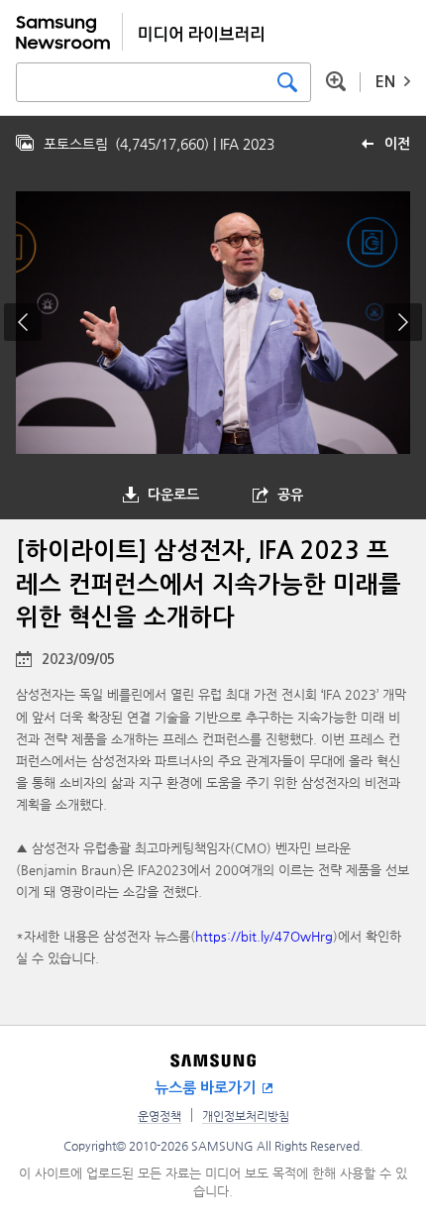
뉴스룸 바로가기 (205, 1087)
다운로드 (173, 495)
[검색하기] (287, 82)
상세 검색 (336, 81)
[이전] (23, 322)
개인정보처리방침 (245, 1116)
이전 (397, 144)
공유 (290, 495)
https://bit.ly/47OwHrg (264, 936)
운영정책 (159, 1116)
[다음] (403, 322)
